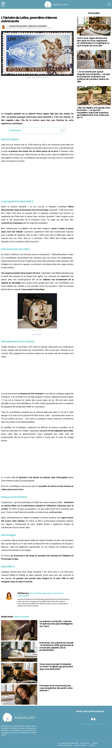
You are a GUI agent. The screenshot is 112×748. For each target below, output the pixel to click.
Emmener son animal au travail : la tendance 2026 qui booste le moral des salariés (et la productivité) (56, 646)
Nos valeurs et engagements (68, 743)
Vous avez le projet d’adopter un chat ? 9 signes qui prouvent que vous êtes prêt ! (56, 667)
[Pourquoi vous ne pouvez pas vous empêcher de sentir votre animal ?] (19, 694)
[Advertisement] (37, 96)
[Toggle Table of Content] (61, 130)
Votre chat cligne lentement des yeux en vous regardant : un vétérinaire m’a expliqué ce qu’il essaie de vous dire (93, 42)
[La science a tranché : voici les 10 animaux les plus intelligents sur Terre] (19, 630)
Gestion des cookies (65, 745)
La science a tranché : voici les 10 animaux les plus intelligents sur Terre (56, 624)
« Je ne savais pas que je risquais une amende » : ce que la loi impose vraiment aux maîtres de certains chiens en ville (93, 76)
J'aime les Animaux (93, 724)
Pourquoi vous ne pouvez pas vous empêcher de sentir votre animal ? (56, 688)
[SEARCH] (109, 4)
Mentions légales (81, 745)
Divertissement (22, 616)
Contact (95, 743)
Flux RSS (92, 745)
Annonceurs (85, 743)
